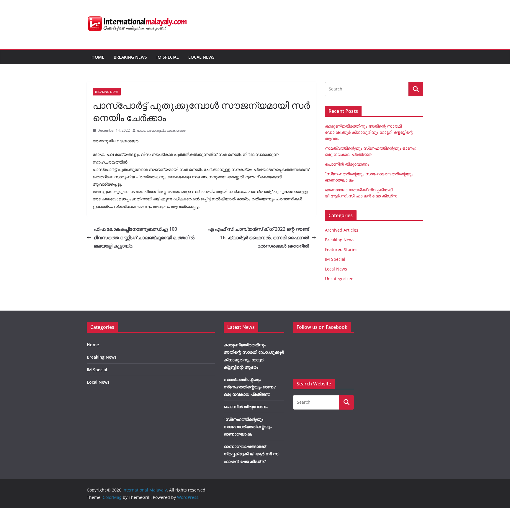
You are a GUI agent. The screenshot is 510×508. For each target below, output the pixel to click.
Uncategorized (339, 278)
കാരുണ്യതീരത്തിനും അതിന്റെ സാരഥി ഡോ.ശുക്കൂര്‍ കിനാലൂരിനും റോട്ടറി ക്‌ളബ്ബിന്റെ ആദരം (369, 132)
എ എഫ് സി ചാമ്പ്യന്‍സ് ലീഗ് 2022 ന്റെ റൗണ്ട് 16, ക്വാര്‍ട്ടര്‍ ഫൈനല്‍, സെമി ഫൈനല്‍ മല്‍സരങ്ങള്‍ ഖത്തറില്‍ (258, 237)
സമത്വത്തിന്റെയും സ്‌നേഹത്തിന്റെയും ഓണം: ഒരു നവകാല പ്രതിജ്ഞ (250, 387)
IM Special (167, 57)
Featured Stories (341, 249)
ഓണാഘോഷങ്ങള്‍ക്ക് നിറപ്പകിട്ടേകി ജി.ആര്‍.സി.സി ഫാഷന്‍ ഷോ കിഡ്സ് (251, 453)
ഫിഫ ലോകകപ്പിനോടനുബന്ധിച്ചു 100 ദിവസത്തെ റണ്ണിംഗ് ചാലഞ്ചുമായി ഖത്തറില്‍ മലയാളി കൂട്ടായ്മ (144, 237)
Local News (201, 57)
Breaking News (130, 57)
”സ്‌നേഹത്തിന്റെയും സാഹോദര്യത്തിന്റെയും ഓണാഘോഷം (248, 426)
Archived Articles (341, 230)
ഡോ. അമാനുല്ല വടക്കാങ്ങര (161, 130)
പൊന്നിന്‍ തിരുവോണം (347, 164)
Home (97, 57)
